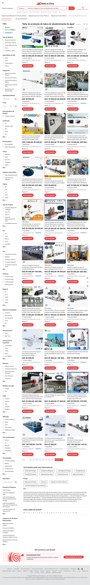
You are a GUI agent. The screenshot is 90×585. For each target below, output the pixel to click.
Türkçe (42, 572)
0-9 (24, 512)
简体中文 (19, 571)
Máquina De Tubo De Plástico (59, 482)
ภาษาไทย (37, 572)
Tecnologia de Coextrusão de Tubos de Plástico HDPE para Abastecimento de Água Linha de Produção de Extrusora (32, 181)
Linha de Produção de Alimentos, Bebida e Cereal (10, 536)
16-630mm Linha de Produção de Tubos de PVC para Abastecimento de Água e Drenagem (54, 440)
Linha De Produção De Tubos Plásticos (35, 485)
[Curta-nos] (79, 568)
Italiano (60, 571)
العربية (79, 571)
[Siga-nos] (82, 568)
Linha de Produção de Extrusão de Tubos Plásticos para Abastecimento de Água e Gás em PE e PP (77, 396)
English (13, 571)
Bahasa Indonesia (57, 572)
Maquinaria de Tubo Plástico (8, 524)
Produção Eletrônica (62, 474)
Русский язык (67, 571)
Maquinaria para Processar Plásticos (10, 540)
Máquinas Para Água (47, 474)
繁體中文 (25, 571)
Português (54, 571)
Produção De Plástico (30, 474)
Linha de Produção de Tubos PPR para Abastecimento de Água (77, 352)
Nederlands (85, 571)
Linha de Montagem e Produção (8, 531)
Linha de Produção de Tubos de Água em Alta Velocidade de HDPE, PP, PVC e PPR (54, 353)
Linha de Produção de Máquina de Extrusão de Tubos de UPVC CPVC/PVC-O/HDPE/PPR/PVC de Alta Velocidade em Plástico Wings (77, 51)
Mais (24, 488)
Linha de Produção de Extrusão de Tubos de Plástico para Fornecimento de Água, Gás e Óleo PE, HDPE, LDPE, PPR (54, 224)
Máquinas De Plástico (46, 12)
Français (36, 571)
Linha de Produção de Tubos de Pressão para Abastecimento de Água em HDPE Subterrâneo (32, 267)
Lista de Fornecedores (21, 19)
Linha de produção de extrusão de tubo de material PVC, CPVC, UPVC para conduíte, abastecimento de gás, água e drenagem (55, 94)
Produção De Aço (80, 471)
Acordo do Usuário (25, 568)
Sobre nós (9, 568)
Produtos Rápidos (64, 568)
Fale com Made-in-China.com (51, 568)
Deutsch (48, 571)
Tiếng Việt (48, 572)
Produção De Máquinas (47, 471)
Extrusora (55, 12)
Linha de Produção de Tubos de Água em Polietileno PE (54, 396)
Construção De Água (30, 471)
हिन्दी (32, 572)
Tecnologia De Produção (64, 471)
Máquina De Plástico (35, 12)
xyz (76, 512)
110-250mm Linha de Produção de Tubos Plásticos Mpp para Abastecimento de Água (31, 353)
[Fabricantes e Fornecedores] (45, 3)
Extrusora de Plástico (8, 528)
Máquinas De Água (78, 474)
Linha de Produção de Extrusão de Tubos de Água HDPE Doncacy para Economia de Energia (54, 137)
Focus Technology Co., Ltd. (42, 575)
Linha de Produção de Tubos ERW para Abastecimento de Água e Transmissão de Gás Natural (32, 440)
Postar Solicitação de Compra (73, 557)
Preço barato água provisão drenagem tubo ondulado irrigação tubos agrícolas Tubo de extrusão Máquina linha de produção (77, 311)
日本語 (31, 571)
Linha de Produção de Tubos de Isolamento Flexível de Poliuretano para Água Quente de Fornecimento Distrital (77, 94)
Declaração (16, 568)
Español (42, 571)
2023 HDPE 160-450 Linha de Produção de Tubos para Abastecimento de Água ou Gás (75, 441)
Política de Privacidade (37, 568)
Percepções (73, 568)
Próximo (58, 459)
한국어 (74, 571)
